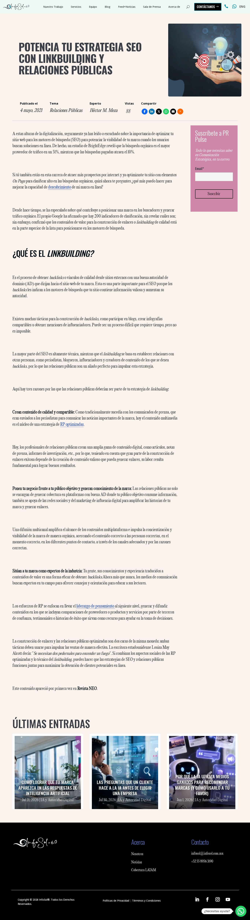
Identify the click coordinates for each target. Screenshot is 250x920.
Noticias (136, 862)
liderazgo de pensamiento (95, 606)
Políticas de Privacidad (116, 900)
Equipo (93, 6)
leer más (47, 804)
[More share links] (180, 111)
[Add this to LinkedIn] (152, 111)
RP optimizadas (72, 424)
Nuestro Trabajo (53, 6)
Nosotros (137, 854)
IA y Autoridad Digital (57, 800)
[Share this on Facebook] (145, 111)
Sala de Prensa (152, 6)
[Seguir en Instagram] (217, 899)
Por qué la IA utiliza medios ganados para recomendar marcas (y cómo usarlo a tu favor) (202, 784)
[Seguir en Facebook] (207, 899)
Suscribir (214, 194)
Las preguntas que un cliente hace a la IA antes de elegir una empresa (125, 788)
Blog (107, 6)
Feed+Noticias (126, 6)
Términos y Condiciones (146, 900)
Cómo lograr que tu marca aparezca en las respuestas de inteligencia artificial (47, 788)
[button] (240, 911)
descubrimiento (60, 187)
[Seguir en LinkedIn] (197, 899)
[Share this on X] (159, 111)
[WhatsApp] (166, 111)
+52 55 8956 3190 (202, 861)
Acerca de (174, 6)
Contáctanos (206, 6)
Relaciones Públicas (66, 110)
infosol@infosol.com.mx (207, 853)
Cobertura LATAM (143, 870)
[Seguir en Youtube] (227, 899)
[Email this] (173, 111)
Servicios (76, 6)
